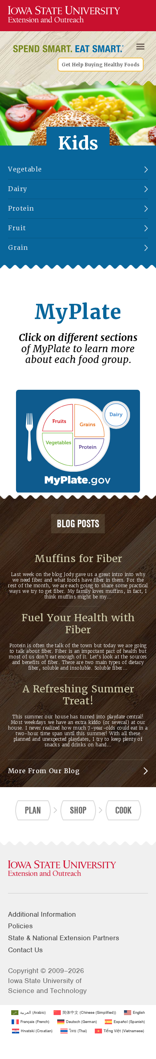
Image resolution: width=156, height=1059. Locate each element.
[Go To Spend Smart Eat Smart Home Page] (64, 14)
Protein (21, 208)
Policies (20, 925)
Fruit (17, 228)
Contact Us (25, 949)
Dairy (17, 189)
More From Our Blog (43, 771)
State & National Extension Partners (63, 937)
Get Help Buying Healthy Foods (101, 64)
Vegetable (25, 169)
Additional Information (42, 914)
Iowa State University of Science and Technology (47, 985)
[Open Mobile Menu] (140, 46)
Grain (18, 247)
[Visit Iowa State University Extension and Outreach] (78, 868)
